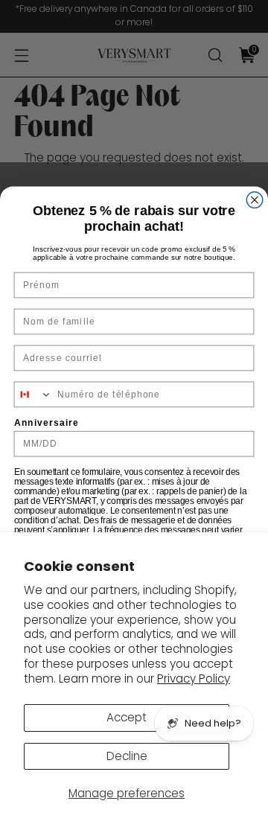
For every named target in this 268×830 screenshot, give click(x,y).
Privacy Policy (193, 678)
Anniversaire (46, 422)
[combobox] (32, 394)
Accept (126, 717)
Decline (126, 756)
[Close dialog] (254, 199)
